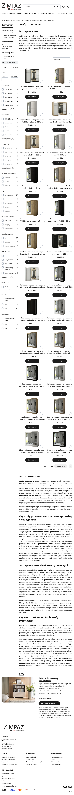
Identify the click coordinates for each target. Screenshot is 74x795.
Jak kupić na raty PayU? (9, 764)
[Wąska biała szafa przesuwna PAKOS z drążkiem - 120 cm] (32, 109)
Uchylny (7, 225)
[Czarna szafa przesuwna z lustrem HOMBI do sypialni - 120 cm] (59, 274)
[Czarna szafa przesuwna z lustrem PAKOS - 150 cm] (32, 175)
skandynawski (9, 203)
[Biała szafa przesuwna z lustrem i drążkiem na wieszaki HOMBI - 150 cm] (59, 373)
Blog (3, 776)
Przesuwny (8, 221)
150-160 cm (8, 98)
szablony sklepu (53, 791)
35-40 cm (8, 164)
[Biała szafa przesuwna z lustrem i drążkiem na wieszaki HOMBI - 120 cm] (59, 307)
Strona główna (6, 20)
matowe (7, 178)
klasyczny (8, 207)
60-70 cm (8, 135)
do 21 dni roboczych (8, 288)
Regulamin (5, 762)
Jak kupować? (6, 783)
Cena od (4, 76)
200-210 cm (9, 105)
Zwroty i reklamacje (8, 757)
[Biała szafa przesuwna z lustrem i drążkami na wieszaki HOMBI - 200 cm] (32, 439)
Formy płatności (31, 764)
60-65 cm (8, 148)
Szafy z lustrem (8, 37)
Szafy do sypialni (37, 20)
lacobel (7, 186)
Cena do (14, 76)
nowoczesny (9, 195)
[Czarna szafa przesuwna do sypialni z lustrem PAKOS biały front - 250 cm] (32, 76)
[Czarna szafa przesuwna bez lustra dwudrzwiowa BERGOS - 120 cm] (32, 307)
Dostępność (30, 759)
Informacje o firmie (8, 774)
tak (6, 305)
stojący (7, 238)
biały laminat (9, 260)
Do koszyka (32, 97)
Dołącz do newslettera (49, 703)
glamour (7, 211)
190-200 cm (9, 101)
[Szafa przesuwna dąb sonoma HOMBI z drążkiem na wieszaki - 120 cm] (59, 340)
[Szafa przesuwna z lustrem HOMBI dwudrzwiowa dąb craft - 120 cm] (32, 340)
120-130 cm (8, 90)
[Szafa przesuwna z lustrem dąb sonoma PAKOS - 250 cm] (32, 142)
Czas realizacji (31, 757)
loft (6, 199)
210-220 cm (9, 119)
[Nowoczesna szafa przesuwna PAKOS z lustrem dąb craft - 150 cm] (32, 208)
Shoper (69, 791)
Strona (45, 466)
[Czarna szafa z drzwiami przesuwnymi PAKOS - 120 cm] (59, 208)
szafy (37, 539)
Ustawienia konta (56, 762)
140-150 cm (8, 94)
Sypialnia (26, 20)
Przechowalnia (56, 764)
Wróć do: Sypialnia (7, 30)
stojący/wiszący (10, 246)
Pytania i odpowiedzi (8, 759)
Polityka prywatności (8, 781)
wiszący (7, 242)
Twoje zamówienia (57, 757)
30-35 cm (8, 160)
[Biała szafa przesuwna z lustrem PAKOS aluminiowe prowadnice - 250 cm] (32, 274)
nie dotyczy (9, 123)
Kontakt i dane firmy (8, 779)
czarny (7, 256)
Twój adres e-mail (45, 699)
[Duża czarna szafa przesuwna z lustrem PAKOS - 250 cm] (59, 241)
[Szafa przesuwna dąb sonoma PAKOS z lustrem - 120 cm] (59, 76)
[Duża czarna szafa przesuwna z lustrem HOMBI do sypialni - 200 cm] (59, 439)
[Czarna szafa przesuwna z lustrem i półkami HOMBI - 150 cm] (32, 373)
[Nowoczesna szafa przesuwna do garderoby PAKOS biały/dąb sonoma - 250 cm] (59, 109)
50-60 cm (8, 131)
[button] (58, 6)
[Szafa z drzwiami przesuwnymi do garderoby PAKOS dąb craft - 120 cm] (32, 241)
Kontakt (53, 759)
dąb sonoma (9, 264)
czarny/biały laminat (9, 269)
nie (6, 309)
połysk (7, 182)
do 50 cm (8, 127)
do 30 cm (8, 156)
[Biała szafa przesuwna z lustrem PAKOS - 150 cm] (59, 142)
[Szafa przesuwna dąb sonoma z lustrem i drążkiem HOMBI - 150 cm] (59, 406)
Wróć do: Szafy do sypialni (9, 57)
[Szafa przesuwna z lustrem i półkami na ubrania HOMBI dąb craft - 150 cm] (32, 406)
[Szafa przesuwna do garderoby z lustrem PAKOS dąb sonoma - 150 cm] (59, 175)
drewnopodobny (10, 273)
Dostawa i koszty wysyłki (34, 762)
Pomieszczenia (17, 20)
